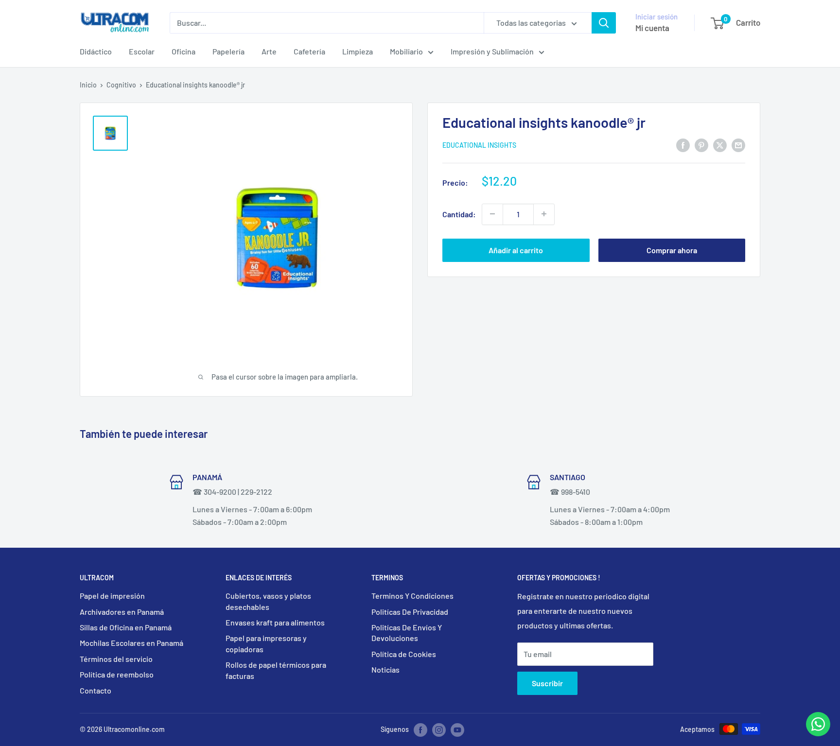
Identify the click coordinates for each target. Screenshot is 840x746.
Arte (269, 51)
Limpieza (357, 51)
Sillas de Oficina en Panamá (126, 627)
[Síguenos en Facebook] (420, 730)
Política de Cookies (403, 654)
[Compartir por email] (738, 144)
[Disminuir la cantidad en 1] (492, 214)
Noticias (385, 669)
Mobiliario (406, 51)
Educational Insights (479, 145)
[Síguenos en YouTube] (457, 730)
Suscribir (547, 683)
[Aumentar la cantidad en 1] (544, 214)
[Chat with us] (818, 733)
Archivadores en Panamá (122, 611)
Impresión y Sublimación (492, 51)
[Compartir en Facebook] (683, 144)
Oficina (183, 51)
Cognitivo (121, 85)
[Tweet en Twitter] (720, 144)
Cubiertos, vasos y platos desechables (268, 601)
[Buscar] (604, 23)
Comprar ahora (672, 249)
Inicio (88, 85)
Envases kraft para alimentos (275, 622)
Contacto (95, 690)
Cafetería (309, 51)
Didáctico (96, 51)
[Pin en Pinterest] (701, 144)
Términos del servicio (116, 658)
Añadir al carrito (516, 249)
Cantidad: (459, 214)
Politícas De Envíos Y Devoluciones (406, 632)
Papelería (228, 51)
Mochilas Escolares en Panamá (131, 642)
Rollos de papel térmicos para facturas (276, 670)
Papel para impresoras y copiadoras (266, 643)
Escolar (142, 51)
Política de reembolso (117, 674)
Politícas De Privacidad (409, 611)
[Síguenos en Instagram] (439, 730)
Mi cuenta (652, 28)
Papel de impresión (112, 595)
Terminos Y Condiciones (412, 595)
